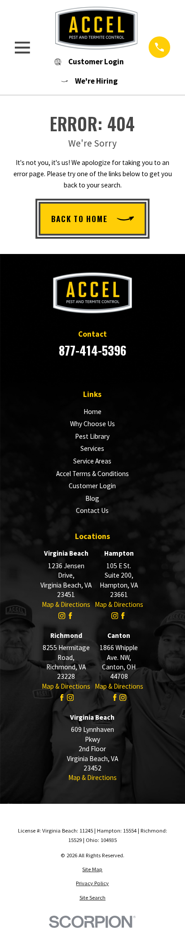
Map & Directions (66, 604)
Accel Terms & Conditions (92, 473)
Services (92, 448)
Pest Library (92, 436)
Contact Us (92, 510)
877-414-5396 (92, 350)
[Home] (89, 28)
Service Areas (92, 461)
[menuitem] (92, 869)
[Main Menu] (22, 47)
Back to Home (79, 218)
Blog (92, 498)
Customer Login (92, 485)
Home (92, 411)
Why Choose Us (92, 423)
